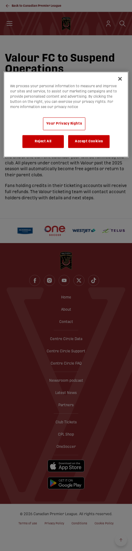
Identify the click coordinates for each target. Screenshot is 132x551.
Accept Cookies (89, 141)
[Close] (120, 78)
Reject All (43, 141)
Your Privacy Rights (64, 124)
